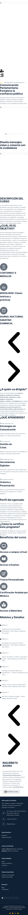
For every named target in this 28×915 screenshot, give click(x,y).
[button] (14, 342)
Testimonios (5, 889)
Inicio (3, 861)
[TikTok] (15, 913)
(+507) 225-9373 (12, 819)
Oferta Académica (7, 863)
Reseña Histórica (6, 837)
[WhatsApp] (10, 913)
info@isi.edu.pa (11, 824)
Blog (3, 887)
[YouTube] (18, 913)
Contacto (4, 865)
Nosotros (4, 835)
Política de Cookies (7, 877)
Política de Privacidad (8, 875)
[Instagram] (12, 913)
